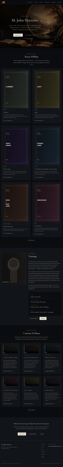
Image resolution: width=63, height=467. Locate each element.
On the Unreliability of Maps (10, 357)
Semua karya (31, 240)
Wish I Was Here (8, 226)
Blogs (36, 2)
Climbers (5, 112)
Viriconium (38, 226)
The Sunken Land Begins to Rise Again (46, 169)
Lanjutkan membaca (8, 371)
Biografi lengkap (34, 318)
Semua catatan (31, 410)
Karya (41, 2)
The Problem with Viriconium (10, 390)
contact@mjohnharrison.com (55, 446)
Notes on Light (28, 390)
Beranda (30, 2)
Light (36, 112)
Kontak (60, 2)
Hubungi (43, 318)
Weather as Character (50, 357)
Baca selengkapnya (8, 120)
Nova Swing (6, 169)
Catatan (47, 2)
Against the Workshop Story (31, 357)
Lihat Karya (22, 434)
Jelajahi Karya (18, 35)
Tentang (53, 2)
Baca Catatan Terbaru (30, 35)
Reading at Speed (49, 390)
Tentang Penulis (32, 434)
